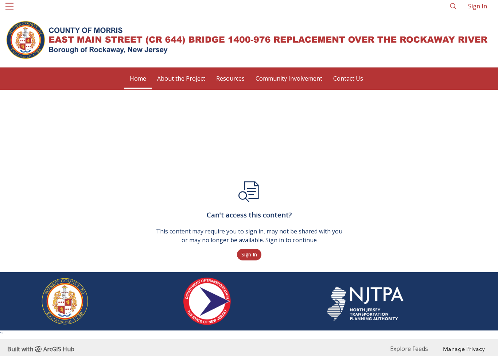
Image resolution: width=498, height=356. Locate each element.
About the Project (181, 78)
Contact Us (348, 78)
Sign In (477, 6)
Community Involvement (289, 78)
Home (138, 78)
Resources (230, 78)
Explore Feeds (409, 349)
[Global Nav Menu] (9, 6)
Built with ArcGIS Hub (40, 349)
